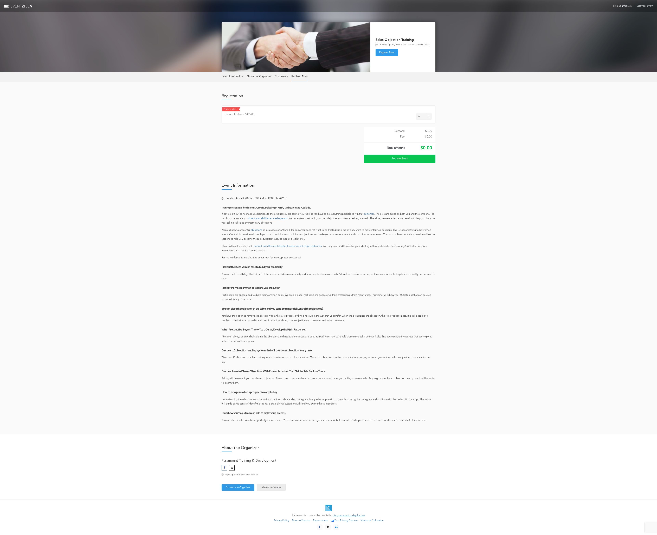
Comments (281, 76)
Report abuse (320, 520)
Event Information (232, 76)
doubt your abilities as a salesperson (267, 218)
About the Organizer (258, 76)
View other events (271, 487)
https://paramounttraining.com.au (241, 475)
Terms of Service (301, 520)
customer (369, 214)
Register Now (387, 52)
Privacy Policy (281, 520)
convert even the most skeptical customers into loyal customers (288, 246)
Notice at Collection (372, 520)
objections (256, 230)
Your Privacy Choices (346, 520)
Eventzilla (18, 6)
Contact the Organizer (238, 487)
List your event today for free (349, 515)
